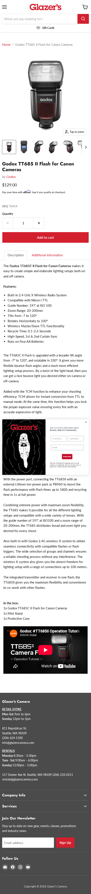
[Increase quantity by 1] (39, 223)
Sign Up (65, 842)
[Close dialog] (86, 422)
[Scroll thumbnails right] (85, 147)
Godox (11, 177)
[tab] (16, 255)
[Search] (83, 19)
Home (6, 44)
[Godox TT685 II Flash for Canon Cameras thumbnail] (9, 147)
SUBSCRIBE (67, 456)
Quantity (7, 213)
